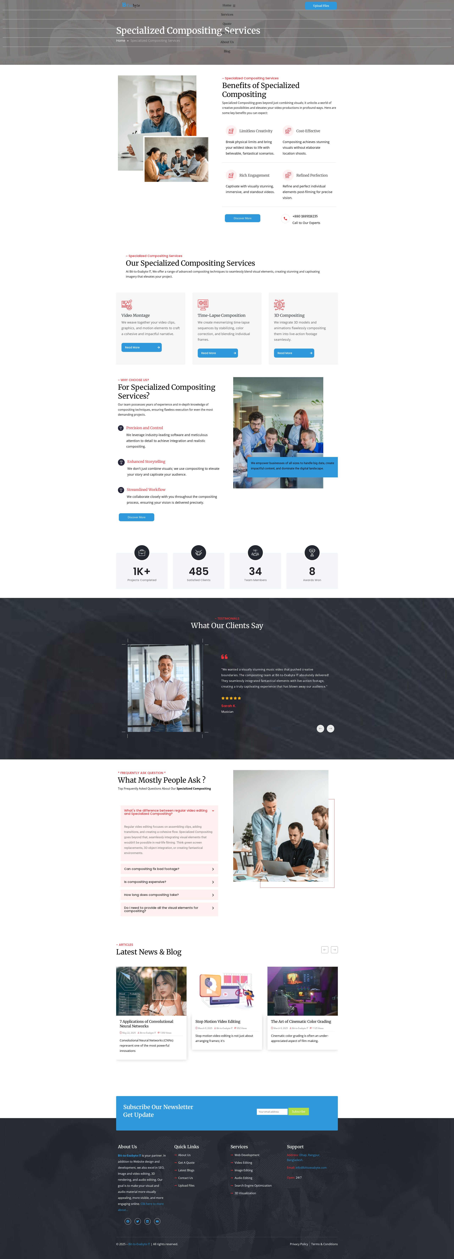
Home (227, 5)
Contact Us (227, 33)
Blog (227, 51)
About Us (227, 42)
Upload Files (321, 5)
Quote (227, 24)
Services (227, 15)
